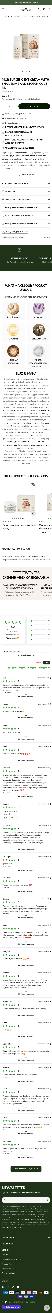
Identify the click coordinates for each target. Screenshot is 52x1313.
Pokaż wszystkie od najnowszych (26, 1169)
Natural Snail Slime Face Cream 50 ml (19, 525)
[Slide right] (29, 72)
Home (4, 16)
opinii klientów (12, 631)
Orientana (13, 1302)
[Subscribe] (47, 1200)
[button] (13, 310)
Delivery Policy (8, 1268)
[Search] (39, 9)
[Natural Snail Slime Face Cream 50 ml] (19, 499)
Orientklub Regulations (11, 1259)
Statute (5, 1255)
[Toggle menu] (2, 9)
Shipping (17, 99)
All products (15, 16)
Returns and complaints (12, 1273)
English (5, 1281)
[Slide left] (23, 72)
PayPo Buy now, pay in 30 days (15, 231)
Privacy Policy (8, 1264)
